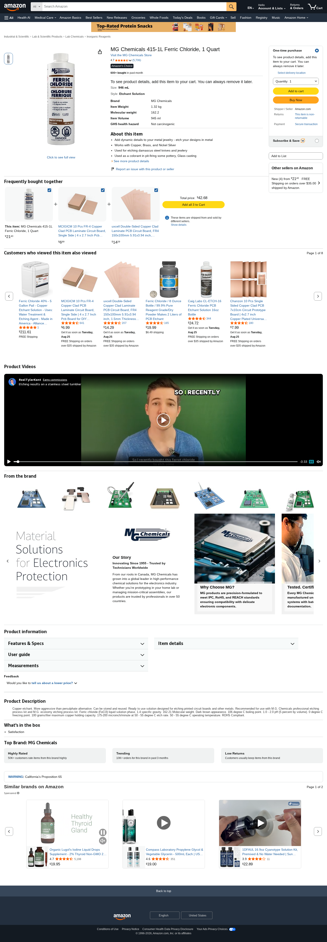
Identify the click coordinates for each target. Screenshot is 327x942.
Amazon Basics (70, 17)
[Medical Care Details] (55, 17)
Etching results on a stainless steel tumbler (50, 384)
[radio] (8, 58)
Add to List (278, 156)
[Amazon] (15, 6)
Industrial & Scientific (16, 36)
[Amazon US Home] (122, 917)
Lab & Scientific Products (47, 36)
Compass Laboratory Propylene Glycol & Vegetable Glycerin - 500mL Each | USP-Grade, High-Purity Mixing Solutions (174, 852)
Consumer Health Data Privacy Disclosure (167, 929)
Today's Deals (182, 17)
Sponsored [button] (10, 793)
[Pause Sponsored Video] (103, 833)
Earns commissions (55, 379)
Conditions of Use (108, 929)
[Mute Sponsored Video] (103, 841)
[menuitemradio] (311, 461)
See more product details (131, 161)
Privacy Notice (130, 929)
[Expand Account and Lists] (285, 8)
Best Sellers (94, 17)
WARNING (15, 776)
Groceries (138, 17)
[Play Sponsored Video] (163, 823)
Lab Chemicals (74, 36)
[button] (8, 17)
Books (201, 17)
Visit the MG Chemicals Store (131, 55)
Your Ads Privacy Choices (212, 929)
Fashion (245, 17)
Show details (178, 224)
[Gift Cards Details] (226, 17)
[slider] (156, 461)
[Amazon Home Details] (307, 17)
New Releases (117, 17)
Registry (261, 17)
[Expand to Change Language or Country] (253, 8)
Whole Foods (159, 17)
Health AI (24, 17)
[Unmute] (319, 461)
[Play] (7, 462)
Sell (233, 17)
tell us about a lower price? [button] (53, 683)
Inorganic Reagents (99, 36)
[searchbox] (134, 6)
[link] (82, 204)
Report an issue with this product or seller (145, 169)
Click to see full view (61, 157)
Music (276, 17)
